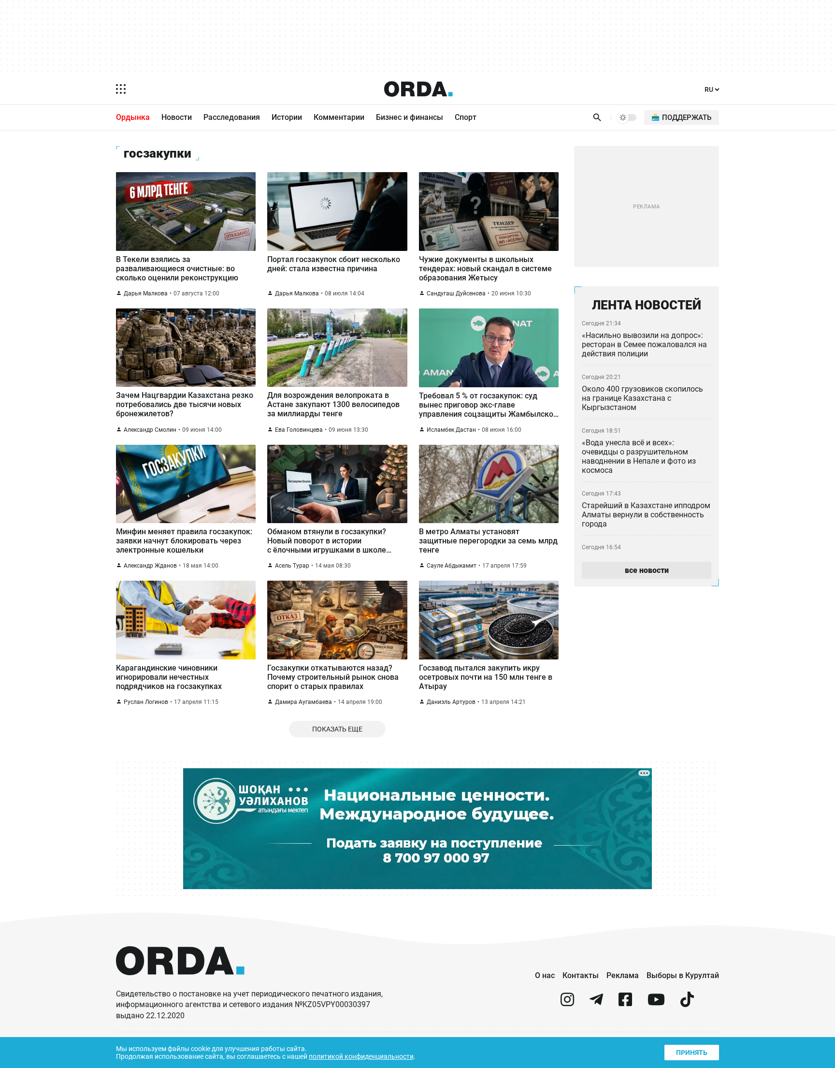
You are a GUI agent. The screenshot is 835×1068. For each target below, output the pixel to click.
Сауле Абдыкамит (451, 565)
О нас (545, 975)
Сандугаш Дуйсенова (456, 293)
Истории (287, 117)
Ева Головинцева (299, 429)
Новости (176, 117)
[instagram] (567, 1003)
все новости (647, 570)
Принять (691, 1052)
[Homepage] (418, 89)
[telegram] (596, 1003)
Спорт (465, 117)
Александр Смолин (150, 429)
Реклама (622, 975)
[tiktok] (687, 1003)
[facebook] (625, 1003)
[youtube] (656, 1003)
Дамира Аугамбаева (303, 702)
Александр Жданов (150, 565)
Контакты (580, 975)
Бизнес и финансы (409, 117)
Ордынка (133, 117)
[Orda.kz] (180, 984)
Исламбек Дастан (451, 429)
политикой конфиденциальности (361, 1056)
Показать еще (337, 729)
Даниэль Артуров (451, 702)
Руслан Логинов (146, 702)
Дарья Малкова (146, 293)
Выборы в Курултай (683, 975)
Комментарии (339, 117)
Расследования (231, 117)
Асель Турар (292, 565)
